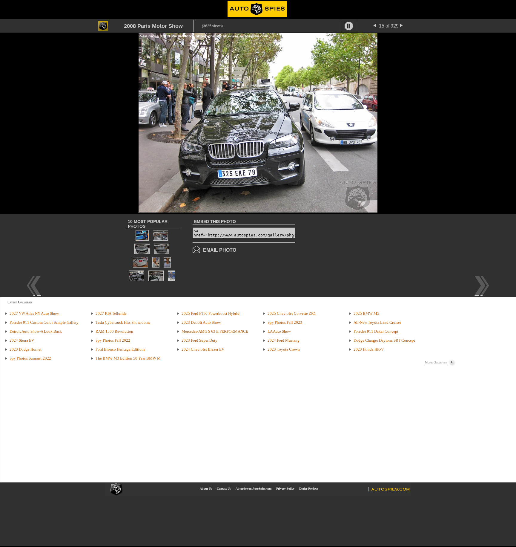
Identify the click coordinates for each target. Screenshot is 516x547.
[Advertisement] (345, 255)
